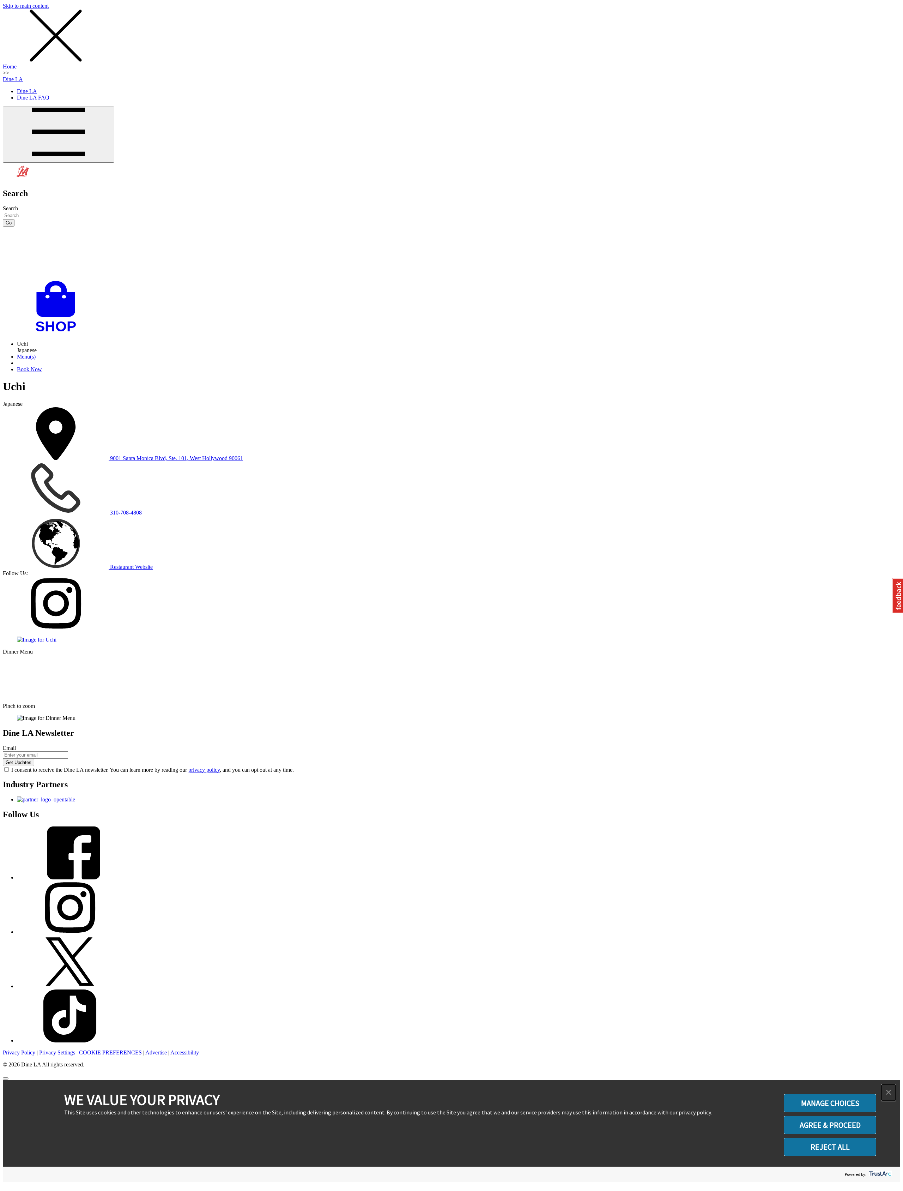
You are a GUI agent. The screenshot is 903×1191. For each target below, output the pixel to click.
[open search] (451, 254)
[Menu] (58, 135)
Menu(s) (26, 357)
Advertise (156, 1052)
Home (10, 67)
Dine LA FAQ (33, 98)
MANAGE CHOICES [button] (830, 1103)
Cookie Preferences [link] (110, 1052)
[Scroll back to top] (5, 1078)
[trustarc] (879, 1174)
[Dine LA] (23, 178)
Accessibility (184, 1052)
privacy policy (204, 770)
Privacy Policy (19, 1052)
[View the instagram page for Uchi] (56, 628)
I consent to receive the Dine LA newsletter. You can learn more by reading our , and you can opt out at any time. (152, 770)
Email (9, 748)
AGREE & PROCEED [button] (830, 1125)
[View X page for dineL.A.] (70, 986)
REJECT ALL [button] (830, 1147)
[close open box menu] (56, 60)
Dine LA (13, 79)
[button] (888, 1092)
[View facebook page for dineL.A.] (70, 877)
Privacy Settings (57, 1052)
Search (10, 208)
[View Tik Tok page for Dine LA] (70, 1040)
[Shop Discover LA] (58, 332)
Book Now (29, 369)
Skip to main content (26, 6)
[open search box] (451, 254)
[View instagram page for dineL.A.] (70, 932)
